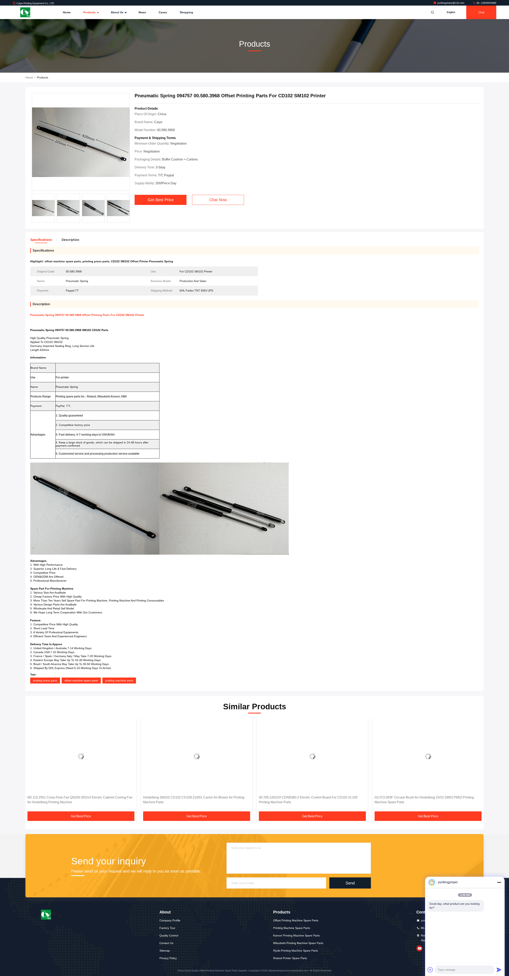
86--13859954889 (486, 3)
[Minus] (499, 882)
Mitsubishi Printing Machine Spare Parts (298, 943)
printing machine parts (119, 680)
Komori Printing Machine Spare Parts (296, 935)
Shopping (186, 12)
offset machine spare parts (81, 680)
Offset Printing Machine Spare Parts (295, 920)
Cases (163, 12)
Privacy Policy (168, 958)
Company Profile (169, 920)
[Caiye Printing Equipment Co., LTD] (25, 12)
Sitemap (164, 950)
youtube (419, 948)
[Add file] (430, 969)
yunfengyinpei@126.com (451, 3)
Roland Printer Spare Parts (290, 958)
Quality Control (168, 935)
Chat (481, 12)
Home (67, 12)
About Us (117, 12)
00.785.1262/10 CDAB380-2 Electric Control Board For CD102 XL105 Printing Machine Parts (308, 800)
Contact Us (166, 943)
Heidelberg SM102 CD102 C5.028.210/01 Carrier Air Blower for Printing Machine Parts (193, 800)
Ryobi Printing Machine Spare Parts (295, 950)
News (142, 12)
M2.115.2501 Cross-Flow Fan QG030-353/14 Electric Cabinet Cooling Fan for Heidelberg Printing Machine (79, 800)
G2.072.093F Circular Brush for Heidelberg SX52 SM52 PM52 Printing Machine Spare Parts (424, 800)
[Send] (499, 969)
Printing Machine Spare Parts (291, 928)
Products (89, 12)
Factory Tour (167, 928)
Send (350, 883)
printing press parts (45, 680)
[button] (32, 766)
